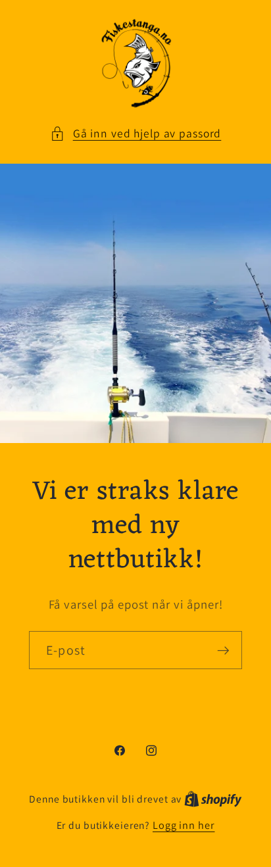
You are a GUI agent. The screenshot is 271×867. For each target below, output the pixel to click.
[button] (136, 133)
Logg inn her (184, 825)
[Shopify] (213, 798)
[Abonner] (223, 650)
